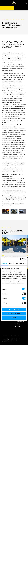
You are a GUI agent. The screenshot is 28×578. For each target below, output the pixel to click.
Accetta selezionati (14, 313)
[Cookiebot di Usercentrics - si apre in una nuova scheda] (20, 259)
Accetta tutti (14, 309)
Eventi (3, 255)
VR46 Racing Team (20, 19)
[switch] (24, 294)
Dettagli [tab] (11, 263)
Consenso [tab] (4, 263)
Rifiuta (14, 317)
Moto (3, 19)
